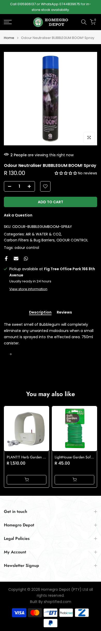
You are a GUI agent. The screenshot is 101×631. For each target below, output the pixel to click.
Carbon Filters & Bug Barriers (29, 240)
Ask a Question (18, 215)
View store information (28, 289)
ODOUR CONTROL (72, 240)
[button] (66, 173)
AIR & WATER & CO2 (43, 234)
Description (40, 312)
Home (9, 37)
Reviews (64, 312)
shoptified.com (57, 601)
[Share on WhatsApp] (26, 258)
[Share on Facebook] (6, 258)
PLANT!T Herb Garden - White (30, 457)
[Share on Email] (16, 258)
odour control (27, 247)
